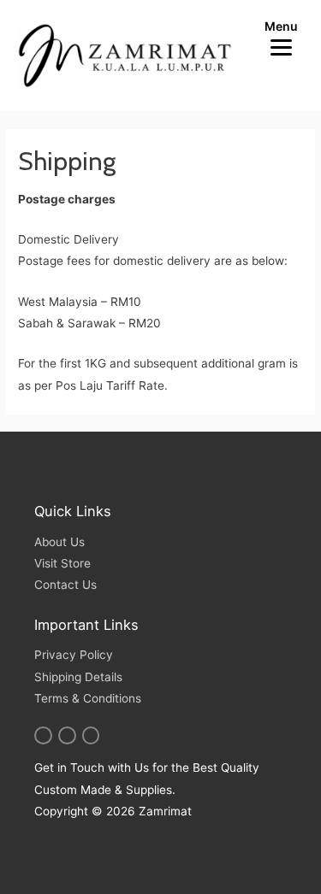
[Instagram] (43, 735)
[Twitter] (67, 735)
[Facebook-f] (91, 735)
